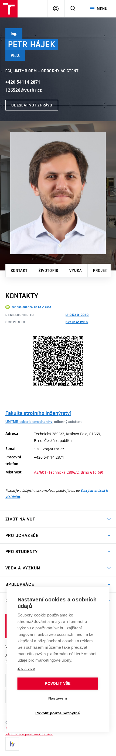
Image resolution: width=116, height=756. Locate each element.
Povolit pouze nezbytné (57, 713)
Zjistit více (26, 668)
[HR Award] (12, 744)
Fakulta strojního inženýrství (38, 413)
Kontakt (19, 270)
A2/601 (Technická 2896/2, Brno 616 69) (68, 472)
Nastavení (57, 698)
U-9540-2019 (77, 315)
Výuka (75, 270)
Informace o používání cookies (29, 734)
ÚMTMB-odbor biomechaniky (28, 421)
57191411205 (77, 322)
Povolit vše (57, 684)
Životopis (48, 270)
